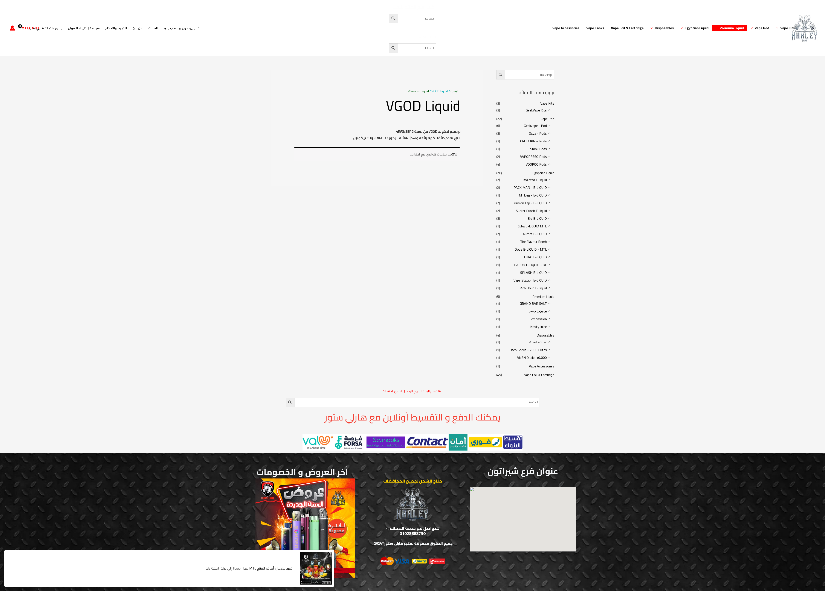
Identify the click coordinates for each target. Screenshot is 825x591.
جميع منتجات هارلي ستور (46, 28)
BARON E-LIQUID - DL (530, 265)
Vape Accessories (565, 28)
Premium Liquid (732, 28)
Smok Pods (538, 149)
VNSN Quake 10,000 (532, 357)
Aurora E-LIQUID (535, 234)
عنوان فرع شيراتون (522, 471)
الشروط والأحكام (116, 28)
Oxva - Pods (538, 133)
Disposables (664, 28)
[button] (778, 28)
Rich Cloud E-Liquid (533, 288)
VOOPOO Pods (536, 164)
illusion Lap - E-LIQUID (530, 203)
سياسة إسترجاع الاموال (84, 28)
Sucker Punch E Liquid (531, 210)
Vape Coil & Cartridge (627, 28)
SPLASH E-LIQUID (533, 272)
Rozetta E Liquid (535, 180)
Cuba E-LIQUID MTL (532, 226)
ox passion (539, 319)
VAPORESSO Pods (533, 156)
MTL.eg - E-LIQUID (533, 195)
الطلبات (153, 28)
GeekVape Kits (536, 110)
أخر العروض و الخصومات (302, 472)
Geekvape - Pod (535, 125)
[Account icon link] (12, 28)
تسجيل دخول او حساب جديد (181, 28)
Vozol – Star (538, 342)
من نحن (137, 28)
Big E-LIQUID (537, 218)
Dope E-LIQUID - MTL (531, 249)
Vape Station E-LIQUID (530, 280)
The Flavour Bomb (533, 241)
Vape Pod (762, 28)
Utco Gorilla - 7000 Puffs (528, 350)
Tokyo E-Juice (537, 311)
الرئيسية (455, 91)
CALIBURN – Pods (533, 141)
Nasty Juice (538, 326)
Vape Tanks (595, 28)
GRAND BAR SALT (533, 303)
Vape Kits (787, 28)
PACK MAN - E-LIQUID (530, 187)
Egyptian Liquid (697, 28)
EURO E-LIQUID (535, 257)
